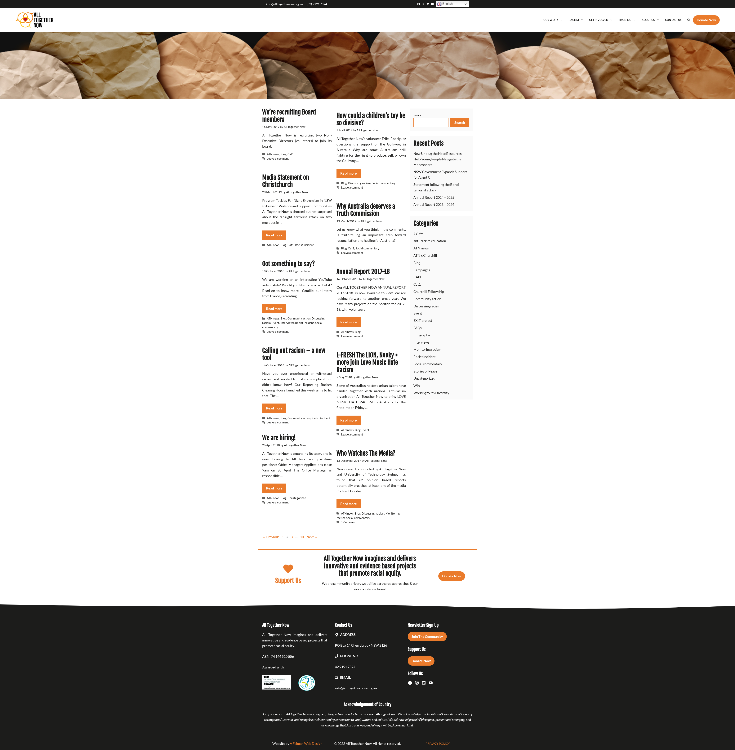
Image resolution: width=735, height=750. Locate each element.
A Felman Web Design (306, 743)
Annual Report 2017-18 (363, 271)
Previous (270, 537)
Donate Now (451, 576)
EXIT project (422, 320)
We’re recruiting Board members (289, 115)
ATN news (273, 154)
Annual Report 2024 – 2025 (433, 197)
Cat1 (290, 154)
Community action (298, 318)
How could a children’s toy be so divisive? (370, 119)
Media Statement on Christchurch (285, 181)
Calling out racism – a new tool (293, 354)
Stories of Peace (425, 371)
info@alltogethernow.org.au (284, 4)
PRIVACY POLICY (437, 743)
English (447, 3)
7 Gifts (418, 234)
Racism (574, 19)
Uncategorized (296, 498)
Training (624, 19)
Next (312, 537)
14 (302, 537)
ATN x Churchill (425, 255)
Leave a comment (278, 158)
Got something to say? (288, 264)
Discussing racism (359, 183)
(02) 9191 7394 (317, 4)
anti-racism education (429, 241)
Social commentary (384, 183)
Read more (348, 173)
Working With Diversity (431, 393)
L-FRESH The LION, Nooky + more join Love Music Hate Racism (367, 362)
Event (275, 322)
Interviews (287, 322)
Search (418, 115)
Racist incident (304, 245)
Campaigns (421, 270)
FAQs (417, 328)
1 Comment (348, 522)
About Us (648, 19)
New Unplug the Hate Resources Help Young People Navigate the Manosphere (437, 159)
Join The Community (427, 636)
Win (416, 385)
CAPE (417, 277)
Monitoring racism (427, 349)
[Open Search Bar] (688, 20)
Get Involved (598, 19)
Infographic (422, 335)
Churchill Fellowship (428, 291)
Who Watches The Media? (365, 453)
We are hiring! (279, 438)
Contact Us (673, 19)
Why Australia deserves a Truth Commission (365, 210)
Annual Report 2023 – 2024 (433, 204)
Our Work (550, 19)
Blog (283, 154)
